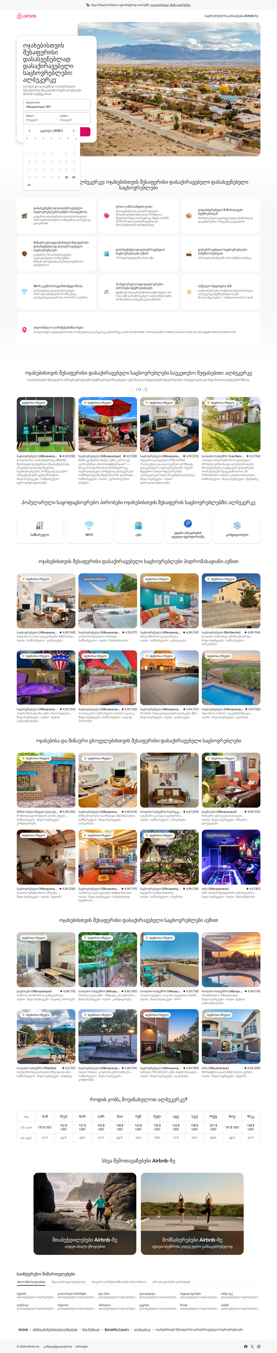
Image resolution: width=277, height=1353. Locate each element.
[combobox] (56, 106)
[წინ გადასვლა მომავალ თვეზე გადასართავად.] (73, 131)
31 (29, 185)
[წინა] (132, 389)
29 (66, 177)
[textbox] (40, 120)
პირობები (82, 1346)
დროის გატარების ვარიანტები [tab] (171, 1282)
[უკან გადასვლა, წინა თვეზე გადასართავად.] (30, 131)
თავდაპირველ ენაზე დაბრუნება (170, 5)
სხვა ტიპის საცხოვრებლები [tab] (68, 1282)
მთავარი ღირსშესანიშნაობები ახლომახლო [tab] (119, 1282)
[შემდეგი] (146, 389)
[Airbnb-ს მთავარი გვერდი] (26, 16)
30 (73, 177)
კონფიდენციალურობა (58, 1346)
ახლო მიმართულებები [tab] (31, 1282)
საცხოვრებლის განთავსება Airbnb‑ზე (231, 16)
